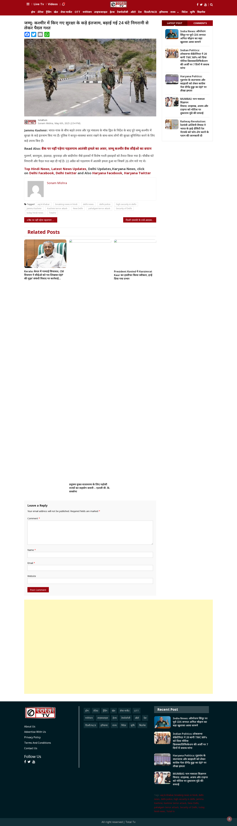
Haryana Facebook (107, 173)
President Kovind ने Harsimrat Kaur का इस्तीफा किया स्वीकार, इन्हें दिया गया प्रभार (133, 275)
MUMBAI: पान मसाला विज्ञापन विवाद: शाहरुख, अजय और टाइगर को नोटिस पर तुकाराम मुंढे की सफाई (194, 106)
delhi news (88, 204)
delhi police (104, 204)
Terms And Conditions (37, 743)
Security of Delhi (124, 208)
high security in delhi (126, 204)
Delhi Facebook (41, 173)
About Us (29, 726)
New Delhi (78, 208)
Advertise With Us (35, 732)
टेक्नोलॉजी (122, 12)
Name (31, 549)
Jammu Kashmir (34, 208)
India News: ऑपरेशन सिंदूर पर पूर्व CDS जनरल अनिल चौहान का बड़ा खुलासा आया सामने (193, 36)
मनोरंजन (87, 12)
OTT (77, 12)
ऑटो (133, 12)
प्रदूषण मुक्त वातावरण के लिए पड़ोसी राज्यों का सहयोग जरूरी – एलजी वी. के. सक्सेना (89, 488)
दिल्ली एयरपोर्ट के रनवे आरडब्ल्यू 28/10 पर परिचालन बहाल (141, 220)
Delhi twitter (66, 173)
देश (140, 12)
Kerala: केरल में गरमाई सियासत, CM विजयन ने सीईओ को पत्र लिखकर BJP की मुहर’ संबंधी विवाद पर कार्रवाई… (44, 275)
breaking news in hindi (66, 204)
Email (31, 563)
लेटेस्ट (41, 12)
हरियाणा (163, 12)
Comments (200, 23)
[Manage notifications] (229, 818)
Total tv (52, 212)
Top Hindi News (36, 169)
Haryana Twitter (138, 173)
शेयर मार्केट (66, 12)
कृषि (192, 12)
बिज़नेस (201, 12)
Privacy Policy (32, 737)
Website (31, 576)
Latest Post (174, 23)
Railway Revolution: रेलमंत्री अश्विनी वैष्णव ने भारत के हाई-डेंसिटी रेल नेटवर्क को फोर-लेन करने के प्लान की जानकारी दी (194, 128)
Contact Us (30, 748)
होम (33, 12)
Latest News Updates (68, 169)
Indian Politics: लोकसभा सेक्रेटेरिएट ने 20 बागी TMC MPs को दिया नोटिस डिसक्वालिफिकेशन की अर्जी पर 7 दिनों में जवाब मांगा (194, 59)
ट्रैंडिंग (48, 12)
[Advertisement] (118, 647)
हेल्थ (112, 12)
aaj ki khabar (44, 204)
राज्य (172, 12)
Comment (33, 518)
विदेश (185, 12)
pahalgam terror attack (99, 208)
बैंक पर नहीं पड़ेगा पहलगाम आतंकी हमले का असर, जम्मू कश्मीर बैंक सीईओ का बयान (97, 148)
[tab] (174, 23)
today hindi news (35, 212)
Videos (53, 4)
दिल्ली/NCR (150, 12)
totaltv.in (42, 120)
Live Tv (39, 4)
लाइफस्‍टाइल (100, 12)
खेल (56, 12)
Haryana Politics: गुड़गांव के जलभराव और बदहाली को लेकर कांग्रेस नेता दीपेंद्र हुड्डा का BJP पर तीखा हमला (193, 83)
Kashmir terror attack (57, 208)
